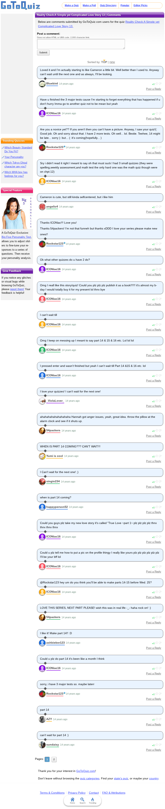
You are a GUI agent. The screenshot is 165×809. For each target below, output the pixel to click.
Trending (92, 803)
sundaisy (52, 744)
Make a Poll (89, 5)
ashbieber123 (55, 642)
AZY (49, 719)
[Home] (20, 5)
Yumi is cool (54, 455)
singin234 (53, 481)
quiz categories (89, 778)
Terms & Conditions (52, 792)
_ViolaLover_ (55, 400)
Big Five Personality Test (16, 237)
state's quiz (121, 778)
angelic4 (52, 206)
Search (83, 803)
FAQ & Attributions (113, 792)
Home (72, 803)
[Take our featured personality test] (17, 212)
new (112, 62)
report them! (17, 289)
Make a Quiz (72, 5)
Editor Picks (140, 5)
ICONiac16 (53, 113)
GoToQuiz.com (85, 771)
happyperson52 (57, 506)
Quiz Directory (108, 5)
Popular (125, 5)
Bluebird (52, 83)
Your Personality (14, 157)
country (153, 778)
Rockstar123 (54, 147)
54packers (53, 430)
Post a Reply (153, 88)
